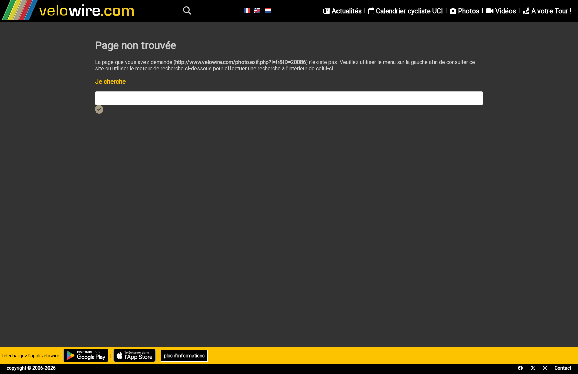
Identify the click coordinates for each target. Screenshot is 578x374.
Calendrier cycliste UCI (408, 11)
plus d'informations (184, 355)
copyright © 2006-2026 (31, 368)
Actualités (346, 11)
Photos (467, 11)
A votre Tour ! (550, 11)
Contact (563, 368)
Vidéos (505, 11)
